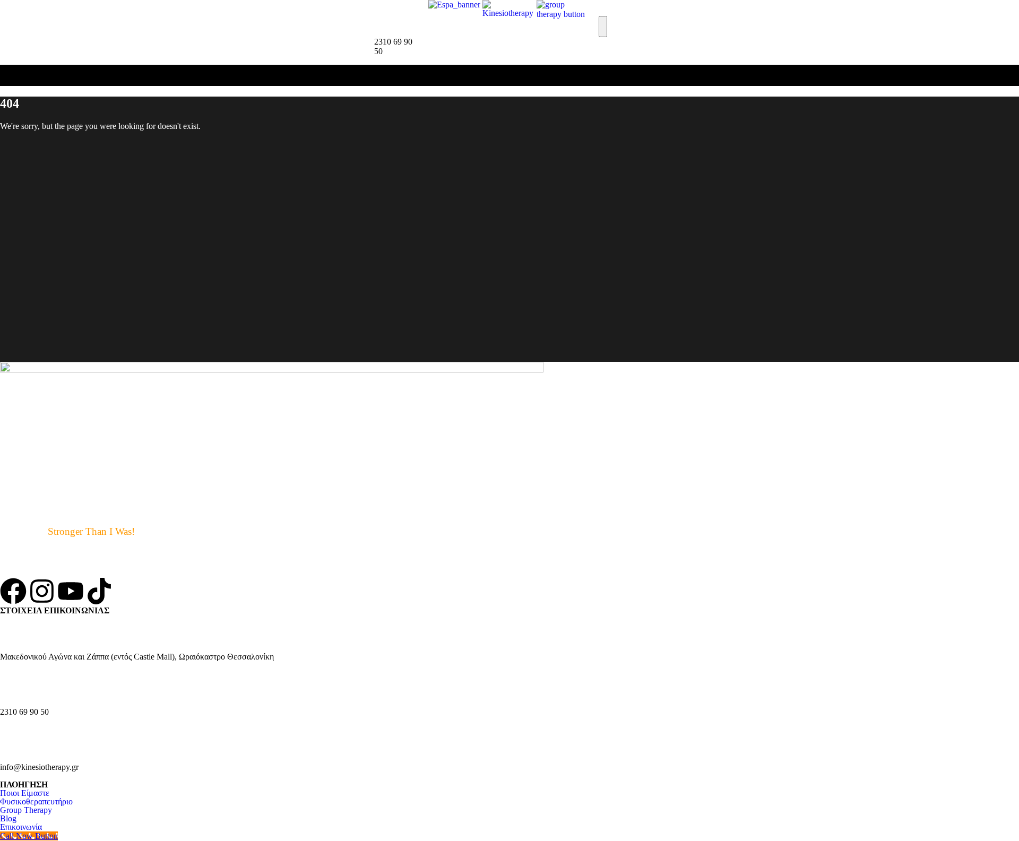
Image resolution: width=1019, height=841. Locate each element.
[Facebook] (13, 591)
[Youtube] (70, 591)
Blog (8, 818)
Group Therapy (26, 809)
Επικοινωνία (21, 826)
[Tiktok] (99, 591)
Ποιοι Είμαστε (24, 792)
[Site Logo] (509, 13)
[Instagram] (42, 591)
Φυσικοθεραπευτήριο (36, 801)
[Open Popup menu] (603, 26)
